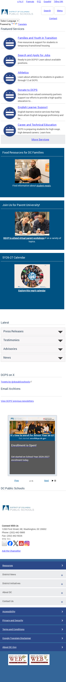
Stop (55, 481)
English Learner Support (33, 107)
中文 (39, 1)
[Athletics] (10, 81)
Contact (53, 18)
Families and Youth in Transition (37, 38)
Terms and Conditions (13, 629)
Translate (22, 24)
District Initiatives (11, 583)
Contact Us (7, 601)
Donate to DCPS (27, 90)
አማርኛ (20, 1)
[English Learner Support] (10, 115)
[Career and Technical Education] (10, 133)
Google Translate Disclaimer (16, 638)
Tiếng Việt (58, 1)
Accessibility (8, 611)
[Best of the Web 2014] (18, 663)
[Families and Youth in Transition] (10, 46)
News (7, 357)
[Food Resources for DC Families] (32, 182)
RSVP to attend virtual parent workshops (23, 238)
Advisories (10, 349)
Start (53, 481)
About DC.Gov (9, 647)
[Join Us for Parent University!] (32, 234)
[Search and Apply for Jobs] (10, 63)
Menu (60, 10)
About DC (7, 592)
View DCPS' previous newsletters (17, 400)
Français (30, 1)
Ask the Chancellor (11, 550)
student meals (43, 185)
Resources (7, 565)
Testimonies (11, 340)
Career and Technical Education (37, 124)
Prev (16, 480)
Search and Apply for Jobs (34, 55)
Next (46, 480)
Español (47, 1)
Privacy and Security (12, 620)
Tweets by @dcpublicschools (15, 381)
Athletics (23, 72)
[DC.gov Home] (18, 14)
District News (9, 574)
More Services (40, 139)
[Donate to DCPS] (10, 98)
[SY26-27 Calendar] (32, 287)
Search (47, 10)
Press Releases (13, 331)
